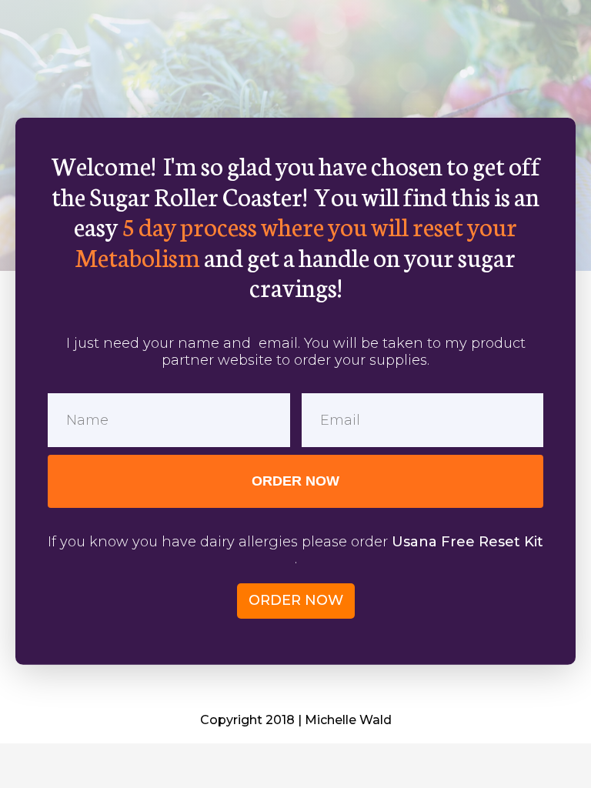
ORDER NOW (295, 481)
